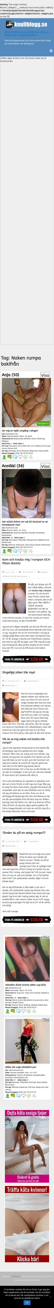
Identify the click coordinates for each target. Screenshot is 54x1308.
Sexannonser (22, 576)
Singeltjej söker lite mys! (18, 672)
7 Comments (32, 842)
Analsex (44, 572)
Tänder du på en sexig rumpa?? (24, 832)
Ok (27, 1303)
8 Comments (32, 681)
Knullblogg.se (15, 1276)
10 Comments (27, 572)
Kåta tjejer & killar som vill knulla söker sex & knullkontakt (26, 34)
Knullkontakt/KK (9, 576)
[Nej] (50, 1296)
